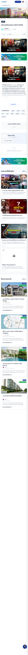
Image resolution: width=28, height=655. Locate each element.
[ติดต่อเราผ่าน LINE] (25, 647)
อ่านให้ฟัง (10, 34)
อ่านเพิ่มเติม (13, 104)
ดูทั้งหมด (24, 171)
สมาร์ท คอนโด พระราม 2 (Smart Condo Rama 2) (12, 364)
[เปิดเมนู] (26, 2)
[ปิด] (26, 645)
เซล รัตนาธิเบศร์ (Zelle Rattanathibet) (12, 396)
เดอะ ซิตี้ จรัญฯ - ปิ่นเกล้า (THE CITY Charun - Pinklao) (14, 300)
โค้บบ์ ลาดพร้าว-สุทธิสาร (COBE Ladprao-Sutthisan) (13, 332)
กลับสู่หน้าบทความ (6, 5)
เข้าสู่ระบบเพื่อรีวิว (8, 141)
